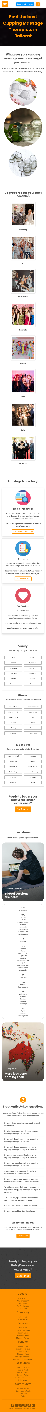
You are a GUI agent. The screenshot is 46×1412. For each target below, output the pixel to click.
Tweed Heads (23, 932)
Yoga (33, 717)
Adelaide (23, 977)
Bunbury (23, 1013)
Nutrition (13, 733)
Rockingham (23, 1016)
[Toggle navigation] (42, 4)
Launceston (23, 987)
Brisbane (23, 948)
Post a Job (23, 1328)
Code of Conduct (23, 1367)
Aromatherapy (33, 772)
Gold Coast (23, 953)
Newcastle (23, 927)
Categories (23, 1308)
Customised (32, 733)
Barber (13, 663)
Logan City (23, 956)
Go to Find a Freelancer (23, 531)
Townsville (23, 970)
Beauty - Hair (23, 1346)
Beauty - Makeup (23, 1349)
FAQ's (23, 1396)
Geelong (23, 1001)
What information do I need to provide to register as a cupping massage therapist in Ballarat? (22, 1190)
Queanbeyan (23, 929)
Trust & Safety (23, 1370)
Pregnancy (13, 767)
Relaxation (13, 777)
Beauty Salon (23, 1333)
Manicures (32, 668)
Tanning (13, 679)
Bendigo (23, 999)
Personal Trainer (13, 707)
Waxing (32, 679)
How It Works (23, 1298)
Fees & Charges (23, 1372)
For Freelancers (23, 1306)
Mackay (23, 958)
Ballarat (23, 996)
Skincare (13, 684)
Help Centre (23, 1235)
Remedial (13, 761)
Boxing (13, 728)
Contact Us (23, 1319)
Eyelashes (13, 668)
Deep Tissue (32, 767)
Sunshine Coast (23, 965)
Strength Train (13, 717)
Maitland (23, 924)
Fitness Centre (23, 1335)
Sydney (23, 917)
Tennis (32, 723)
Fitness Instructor (33, 707)
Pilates (13, 723)
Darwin (23, 941)
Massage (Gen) (13, 756)
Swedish (33, 756)
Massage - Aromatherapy (23, 1359)
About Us (23, 1317)
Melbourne (23, 994)
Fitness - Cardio (23, 1351)
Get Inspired (23, 1303)
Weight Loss (33, 712)
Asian (33, 782)
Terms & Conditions (23, 1377)
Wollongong (23, 934)
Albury (23, 920)
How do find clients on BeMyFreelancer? (21, 1206)
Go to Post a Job (23, 578)
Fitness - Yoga (23, 1354)
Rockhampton (23, 960)
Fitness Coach (13, 712)
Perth (23, 1011)
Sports (32, 761)
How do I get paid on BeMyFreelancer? (20, 1211)
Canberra (23, 910)
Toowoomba (23, 968)
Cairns (23, 951)
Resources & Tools (23, 1391)
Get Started (23, 809)
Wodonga (23, 1004)
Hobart (23, 984)
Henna (32, 684)
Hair (13, 658)
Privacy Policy (23, 1375)
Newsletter (23, 1393)
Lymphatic (32, 777)
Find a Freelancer (23, 1330)
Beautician (32, 673)
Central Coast (23, 922)
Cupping (13, 782)
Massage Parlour (23, 1338)
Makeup (33, 658)
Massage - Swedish (23, 1356)
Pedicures (13, 673)
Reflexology (13, 772)
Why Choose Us (23, 1301)
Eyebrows (32, 663)
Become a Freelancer (25, 4)
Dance (32, 728)
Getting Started (23, 1388)
